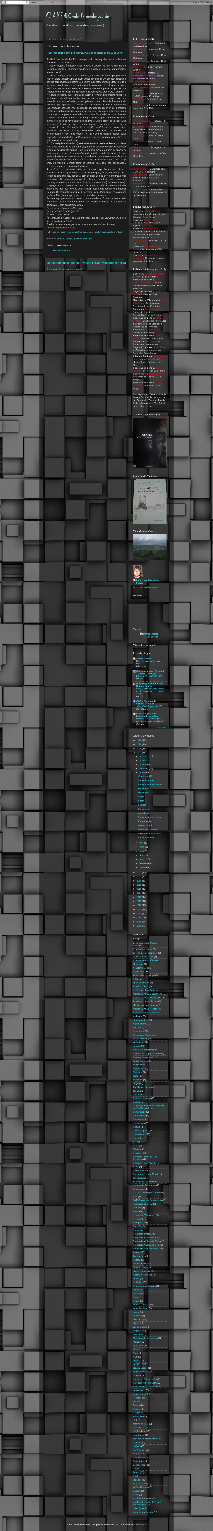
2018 (139, 889)
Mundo (136, 1349)
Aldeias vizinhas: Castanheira (147, 994)
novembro (144, 760)
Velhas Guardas (141, 1487)
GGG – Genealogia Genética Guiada (146, 702)
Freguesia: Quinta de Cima (146, 1241)
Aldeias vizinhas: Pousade (146, 1009)
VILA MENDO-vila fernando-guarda (77, 16)
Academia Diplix (141, 968)
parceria (137, 1375)
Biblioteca (138, 1079)
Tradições (138, 1480)
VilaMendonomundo (143, 1512)
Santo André (139, 1457)
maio (141, 851)
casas (136, 1091)
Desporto (137, 1138)
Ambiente (137, 1016)
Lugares (137, 1331)
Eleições (137, 1153)
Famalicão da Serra (142, 1204)
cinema (136, 1102)
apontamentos (140, 1020)
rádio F (136, 1420)
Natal (135, 1353)
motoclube (138, 1345)
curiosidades (139, 1134)
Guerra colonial (140, 1267)
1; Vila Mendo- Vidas (143, 956)
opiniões (78, 238)
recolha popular (140, 1424)
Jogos (136, 1297)
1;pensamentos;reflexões (145, 960)
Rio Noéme (138, 1450)
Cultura (136, 1127)
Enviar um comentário (61, 250)
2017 (139, 893)
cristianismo (139, 1123)
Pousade (137, 1413)
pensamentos (139, 1394)
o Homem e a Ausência (149, 833)
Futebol (142, 805)
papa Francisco (140, 1371)
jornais (136, 1301)
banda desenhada (142, 1061)
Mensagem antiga (114, 262)
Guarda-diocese (141, 1263)
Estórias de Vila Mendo (144, 1181)
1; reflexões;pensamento (145, 953)
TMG (135, 1476)
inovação (137, 1290)
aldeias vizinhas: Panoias (145, 1005)
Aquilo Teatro (139, 1024)
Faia (135, 1196)
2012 (139, 913)
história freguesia (141, 1271)
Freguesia (138, 1230)
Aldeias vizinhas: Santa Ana (146, 1012)
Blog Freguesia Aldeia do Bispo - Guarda (149, 685)
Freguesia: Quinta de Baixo (146, 1237)
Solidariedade (140, 1465)
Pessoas (137, 1398)
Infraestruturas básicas (144, 1286)
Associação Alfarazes (143, 1035)
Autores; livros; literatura (145, 1050)
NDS (135, 1357)
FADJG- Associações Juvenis (147, 1193)
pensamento (139, 1390)
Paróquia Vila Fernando (144, 1383)
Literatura (138, 1319)
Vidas (135, 1494)
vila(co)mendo (140, 1508)
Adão (135, 979)
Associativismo (140, 1038)
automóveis (138, 1042)
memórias (138, 1334)
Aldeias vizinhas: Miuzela (145, 1001)
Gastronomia (139, 1256)
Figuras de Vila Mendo (144, 1215)
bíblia (135, 1076)
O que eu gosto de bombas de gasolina (147, 715)
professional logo (149, 637)
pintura (136, 1401)
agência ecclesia (141, 982)
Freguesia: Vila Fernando (145, 1248)
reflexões (87, 238)
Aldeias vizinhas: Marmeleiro (147, 997)
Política (136, 1409)
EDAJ (135, 1145)
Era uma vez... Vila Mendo (146, 1174)
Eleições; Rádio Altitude (144, 1163)
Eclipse (136, 1142)
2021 (139, 876)
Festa (141, 797)
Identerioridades (146, 780)
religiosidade (139, 1431)
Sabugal (137, 1454)
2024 (139, 748)
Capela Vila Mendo (142, 1087)
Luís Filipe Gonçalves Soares (147, 581)
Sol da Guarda (143, 658)
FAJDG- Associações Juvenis (147, 1200)
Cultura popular (140, 1130)
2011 (139, 917)
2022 (139, 872)
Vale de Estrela (140, 1483)
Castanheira (139, 1094)
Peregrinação (145, 821)
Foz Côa (137, 1226)
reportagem (139, 1435)
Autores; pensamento (143, 1057)
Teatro (136, 1472)
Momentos (143, 788)
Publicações (139, 1416)
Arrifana (137, 1027)
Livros (136, 1323)
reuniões (137, 1442)
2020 (139, 881)
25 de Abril (138, 964)
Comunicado (139, 1112)
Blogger (142, 1525)
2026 (139, 740)
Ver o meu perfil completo (145, 587)
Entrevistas (138, 1170)
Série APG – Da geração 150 (149, 706)
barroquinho (139, 1065)
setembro (144, 768)
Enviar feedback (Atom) (70, 269)
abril (141, 855)
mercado (137, 1342)
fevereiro (143, 863)
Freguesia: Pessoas (143, 1234)
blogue (136, 1083)
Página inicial (91, 262)
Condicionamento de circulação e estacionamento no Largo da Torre (150, 691)
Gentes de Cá (145, 776)
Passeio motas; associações (147, 1386)
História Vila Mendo (142, 1275)
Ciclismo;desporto (142, 1098)
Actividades (144, 813)
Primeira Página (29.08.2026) (149, 676)
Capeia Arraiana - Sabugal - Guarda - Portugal (150, 672)
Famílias (137, 1207)
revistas (137, 1446)
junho (142, 847)
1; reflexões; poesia (142, 949)
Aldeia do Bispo (140, 986)
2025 (139, 744)
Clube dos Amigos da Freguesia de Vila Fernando (149, 1106)
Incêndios (138, 1282)
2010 (139, 922)
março (142, 859)
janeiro (142, 867)
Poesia (136, 1405)
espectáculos (139, 1178)
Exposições (138, 1189)
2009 (139, 926)
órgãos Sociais (140, 1368)
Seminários (138, 1461)
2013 (139, 909)
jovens (136, 1312)
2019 (139, 885)
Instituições (138, 1293)
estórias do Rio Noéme (144, 1185)
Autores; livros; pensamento (147, 1053)
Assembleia (138, 1031)
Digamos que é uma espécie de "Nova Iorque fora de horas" (150, 720)
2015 (139, 901)
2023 (139, 752)
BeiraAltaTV (139, 1068)
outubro (143, 764)
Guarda (136, 1260)
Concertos (138, 1119)
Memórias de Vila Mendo (145, 1338)
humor (136, 1278)
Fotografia (138, 1222)
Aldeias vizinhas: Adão (144, 990)
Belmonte (137, 1072)
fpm (117, 1525)
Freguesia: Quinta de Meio (146, 1245)
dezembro (144, 756)
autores (136, 1046)
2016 (139, 897)
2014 (139, 905)
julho (141, 843)
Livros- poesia (140, 1327)
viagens (137, 1491)
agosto (142, 772)
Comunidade (139, 1115)
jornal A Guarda (64, 238)
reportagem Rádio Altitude (146, 1439)
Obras (136, 1360)
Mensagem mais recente (63, 262)
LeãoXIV (137, 1316)
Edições (137, 1149)
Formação (138, 1219)
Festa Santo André (147, 829)
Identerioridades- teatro (150, 784)
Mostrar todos (162, 728)
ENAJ (135, 1167)
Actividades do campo (144, 975)
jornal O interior (140, 1308)
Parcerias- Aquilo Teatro (145, 1379)
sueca (136, 1468)
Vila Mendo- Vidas (142, 1498)
